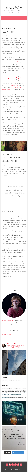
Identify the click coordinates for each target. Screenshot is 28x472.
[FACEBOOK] (7, 464)
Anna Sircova (14, 7)
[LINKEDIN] (18, 464)
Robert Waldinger (14, 85)
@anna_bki (10, 320)
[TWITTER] (21, 464)
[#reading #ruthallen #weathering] (14, 438)
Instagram (19, 46)
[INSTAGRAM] (10, 464)
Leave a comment (11, 35)
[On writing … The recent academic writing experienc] (14, 362)
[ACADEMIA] (15, 464)
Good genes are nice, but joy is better (15, 78)
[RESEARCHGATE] (12, 464)
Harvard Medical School (9, 91)
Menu (15, 18)
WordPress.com (18, 469)
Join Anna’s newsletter (7, 334)
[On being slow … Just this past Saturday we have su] (14, 388)
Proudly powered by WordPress (13, 468)
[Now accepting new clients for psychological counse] (14, 413)
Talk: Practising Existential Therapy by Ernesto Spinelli (12, 157)
